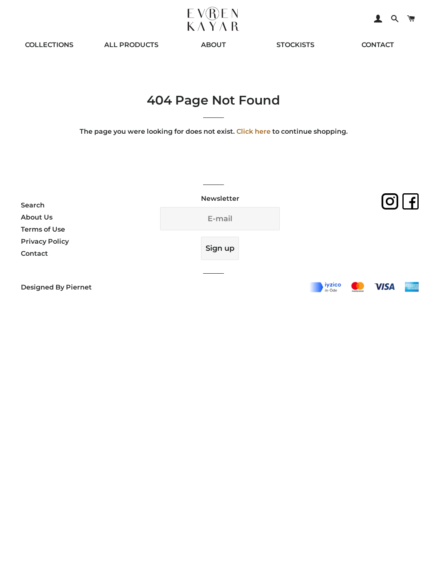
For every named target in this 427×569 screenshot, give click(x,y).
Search (33, 205)
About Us (37, 217)
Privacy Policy (45, 241)
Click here (253, 131)
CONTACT (378, 45)
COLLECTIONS (49, 45)
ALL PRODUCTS (131, 45)
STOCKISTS (295, 45)
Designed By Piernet (56, 287)
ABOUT (213, 45)
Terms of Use (43, 229)
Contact (34, 253)
